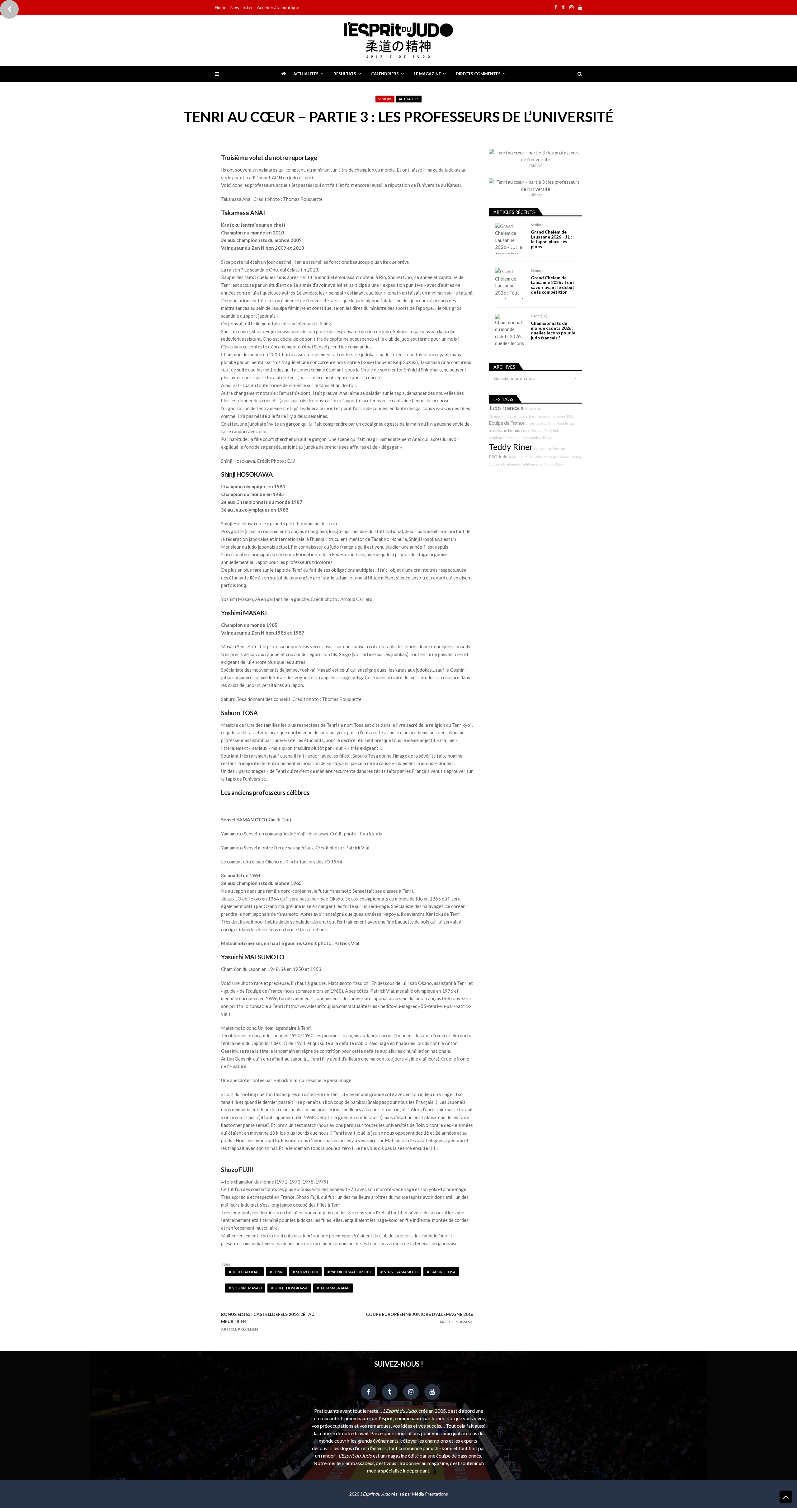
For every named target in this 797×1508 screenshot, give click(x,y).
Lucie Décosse (532, 430)
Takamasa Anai (334, 1288)
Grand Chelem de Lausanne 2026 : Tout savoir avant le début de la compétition (552, 285)
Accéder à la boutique (278, 7)
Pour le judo (566, 423)
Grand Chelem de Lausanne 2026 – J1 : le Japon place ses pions (551, 239)
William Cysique (547, 457)
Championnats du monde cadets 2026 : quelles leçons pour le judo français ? (553, 330)
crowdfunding (571, 457)
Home (220, 7)
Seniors (385, 99)
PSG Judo (498, 456)
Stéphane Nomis (504, 430)
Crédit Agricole (531, 464)
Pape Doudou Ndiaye (536, 438)
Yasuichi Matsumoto (351, 1271)
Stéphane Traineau (504, 438)
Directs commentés (478, 73)
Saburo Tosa (443, 1271)
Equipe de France (507, 423)
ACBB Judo (532, 409)
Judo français (506, 407)
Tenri (278, 1271)
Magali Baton (554, 464)
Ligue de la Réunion (549, 449)
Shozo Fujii (307, 1271)
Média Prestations (430, 1493)
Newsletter (241, 7)
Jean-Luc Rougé (521, 457)
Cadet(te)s (540, 316)
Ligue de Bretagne (503, 464)
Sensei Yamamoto (401, 1271)
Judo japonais (246, 1271)
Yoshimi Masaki (247, 1288)
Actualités (305, 73)
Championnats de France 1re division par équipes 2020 (531, 416)
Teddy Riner (511, 447)
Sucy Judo (552, 430)
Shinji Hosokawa (291, 1288)
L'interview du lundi (541, 423)
